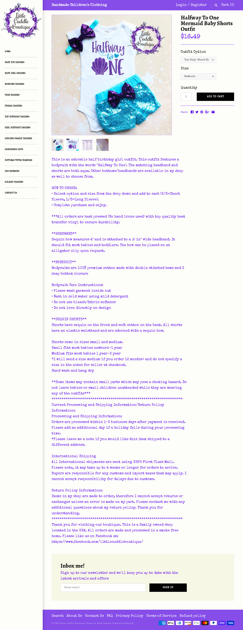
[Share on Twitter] (197, 112)
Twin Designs (12, 95)
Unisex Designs (13, 106)
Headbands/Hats (14, 150)
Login (181, 5)
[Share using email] (213, 112)
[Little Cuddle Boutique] (21, 21)
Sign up (168, 587)
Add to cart (215, 96)
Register (199, 5)
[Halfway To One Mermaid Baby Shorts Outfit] (112, 75)
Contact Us (11, 193)
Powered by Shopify (123, 624)
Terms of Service (161, 616)
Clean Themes (104, 624)
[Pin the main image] (201, 112)
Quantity (189, 88)
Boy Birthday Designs (17, 117)
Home (7, 52)
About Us (74, 616)
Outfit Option (193, 52)
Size (185, 68)
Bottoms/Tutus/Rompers (18, 160)
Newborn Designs (14, 84)
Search (58, 616)
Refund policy (192, 616)
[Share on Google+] (207, 112)
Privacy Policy (129, 616)
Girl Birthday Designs (17, 128)
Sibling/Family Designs (18, 139)
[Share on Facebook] (192, 112)
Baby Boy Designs (14, 63)
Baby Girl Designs (15, 73)
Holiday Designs (14, 182)
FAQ (110, 616)
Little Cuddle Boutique (72, 624)
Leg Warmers (12, 171)
